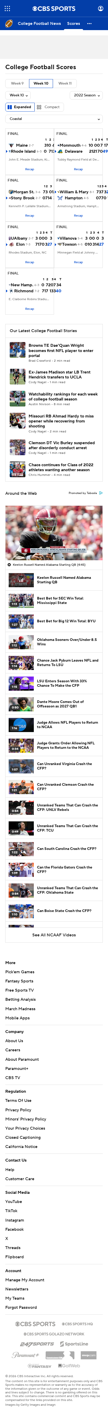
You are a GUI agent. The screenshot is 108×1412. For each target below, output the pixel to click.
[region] (54, 533)
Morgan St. (23, 192)
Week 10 (41, 83)
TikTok (11, 1210)
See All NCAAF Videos (54, 935)
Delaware (74, 151)
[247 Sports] (37, 1343)
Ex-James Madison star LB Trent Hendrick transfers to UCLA (59, 375)
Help (9, 1169)
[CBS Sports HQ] (77, 1323)
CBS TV (12, 1077)
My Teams (14, 1298)
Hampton (74, 198)
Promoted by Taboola (83, 493)
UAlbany (19, 238)
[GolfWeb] (69, 1366)
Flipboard (14, 1257)
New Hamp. (22, 285)
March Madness (20, 1009)
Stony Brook (23, 198)
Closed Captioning (23, 1137)
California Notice (21, 1146)
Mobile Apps (17, 1018)
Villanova (68, 238)
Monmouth (70, 145)
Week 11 (65, 83)
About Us (14, 1040)
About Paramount (22, 1059)
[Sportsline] (74, 1343)
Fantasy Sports (19, 981)
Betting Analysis (20, 999)
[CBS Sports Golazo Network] (54, 1333)
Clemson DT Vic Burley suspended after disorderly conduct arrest (62, 445)
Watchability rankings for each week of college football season (63, 397)
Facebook (14, 1229)
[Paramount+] (25, 1354)
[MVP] (88, 1353)
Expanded (22, 107)
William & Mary (74, 192)
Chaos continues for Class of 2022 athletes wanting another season (61, 467)
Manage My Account (24, 1280)
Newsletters (16, 1289)
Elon (20, 244)
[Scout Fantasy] (40, 1365)
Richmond (24, 291)
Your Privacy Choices (25, 1128)
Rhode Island (23, 151)
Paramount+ (16, 1068)
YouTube (13, 1201)
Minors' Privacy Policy (25, 1119)
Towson (69, 244)
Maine (22, 145)
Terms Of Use (18, 1100)
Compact (52, 107)
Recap (29, 169)
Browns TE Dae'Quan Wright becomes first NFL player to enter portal (61, 350)
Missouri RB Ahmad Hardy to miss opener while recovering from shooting (61, 421)
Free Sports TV (19, 990)
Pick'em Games (19, 972)
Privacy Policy (18, 1110)
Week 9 (17, 83)
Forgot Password (21, 1307)
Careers (12, 1050)
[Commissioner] (60, 1353)
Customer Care (19, 1179)
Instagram (14, 1220)
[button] (7, 8)
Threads (12, 1247)
